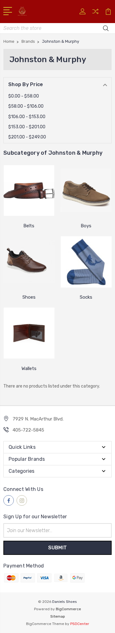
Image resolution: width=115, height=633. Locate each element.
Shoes (29, 297)
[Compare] (95, 13)
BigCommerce (68, 609)
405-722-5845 (28, 430)
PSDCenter (79, 624)
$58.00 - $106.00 (26, 106)
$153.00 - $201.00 (26, 126)
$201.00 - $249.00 (27, 137)
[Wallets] (29, 333)
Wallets (28, 368)
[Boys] (86, 190)
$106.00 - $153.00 (26, 116)
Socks (86, 297)
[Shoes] (29, 261)
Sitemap (57, 616)
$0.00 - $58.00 (23, 96)
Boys (86, 226)
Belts (28, 226)
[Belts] (29, 190)
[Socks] (86, 261)
